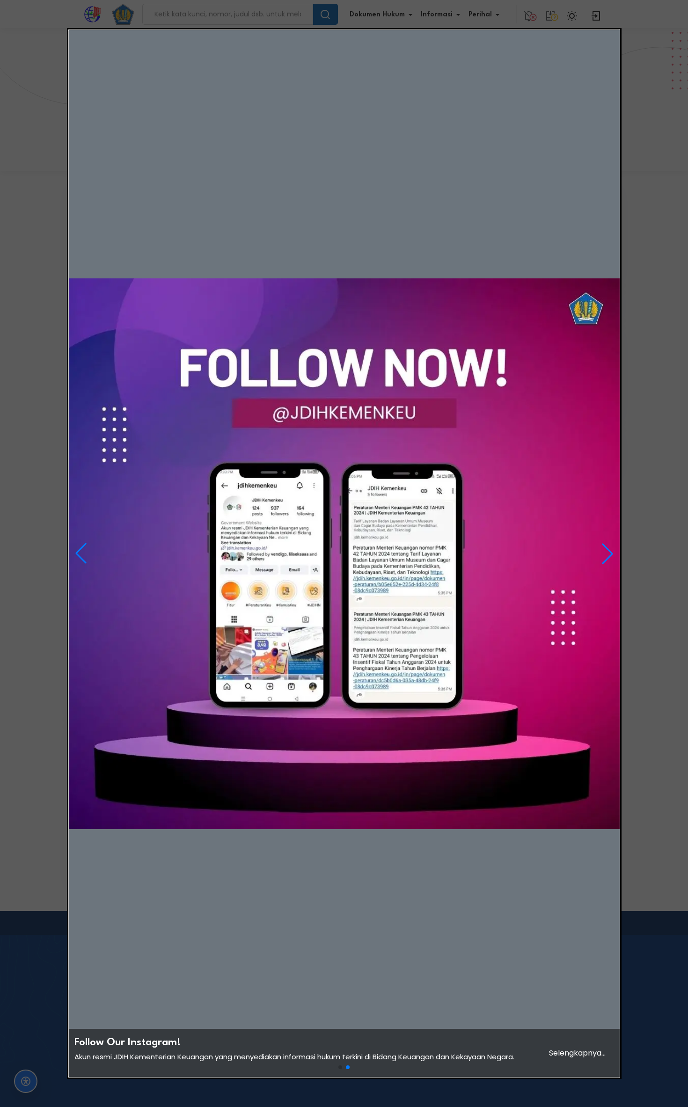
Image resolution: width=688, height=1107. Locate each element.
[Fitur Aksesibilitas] (25, 1081)
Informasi (437, 14)
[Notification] (528, 14)
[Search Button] (325, 14)
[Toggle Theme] (573, 14)
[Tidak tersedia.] (550, 14)
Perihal (480, 14)
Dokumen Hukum (377, 14)
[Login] (596, 14)
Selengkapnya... (577, 1053)
